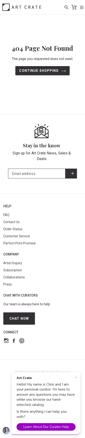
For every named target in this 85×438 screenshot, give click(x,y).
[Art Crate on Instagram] (6, 341)
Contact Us (11, 222)
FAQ (6, 215)
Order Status (12, 229)
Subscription (12, 270)
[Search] (66, 7)
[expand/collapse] (81, 7)
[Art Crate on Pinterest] (21, 341)
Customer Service (16, 236)
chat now (19, 318)
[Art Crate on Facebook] (14, 341)
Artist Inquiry (12, 263)
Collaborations (14, 277)
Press (7, 284)
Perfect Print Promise (19, 243)
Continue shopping (39, 70)
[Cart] (74, 7)
